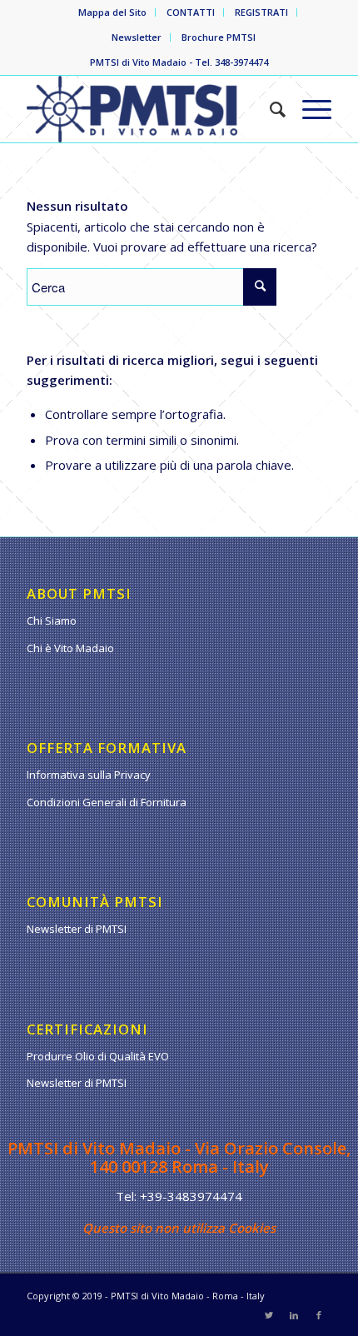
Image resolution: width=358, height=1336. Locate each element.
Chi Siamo (52, 620)
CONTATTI (191, 12)
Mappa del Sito (112, 12)
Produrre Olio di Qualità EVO (98, 1056)
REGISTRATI (261, 12)
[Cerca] (269, 109)
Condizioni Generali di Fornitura (106, 802)
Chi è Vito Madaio (70, 648)
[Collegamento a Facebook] (318, 1315)
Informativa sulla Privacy (89, 774)
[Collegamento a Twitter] (268, 1315)
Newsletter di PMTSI (77, 928)
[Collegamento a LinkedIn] (293, 1315)
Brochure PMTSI (218, 37)
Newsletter (137, 37)
